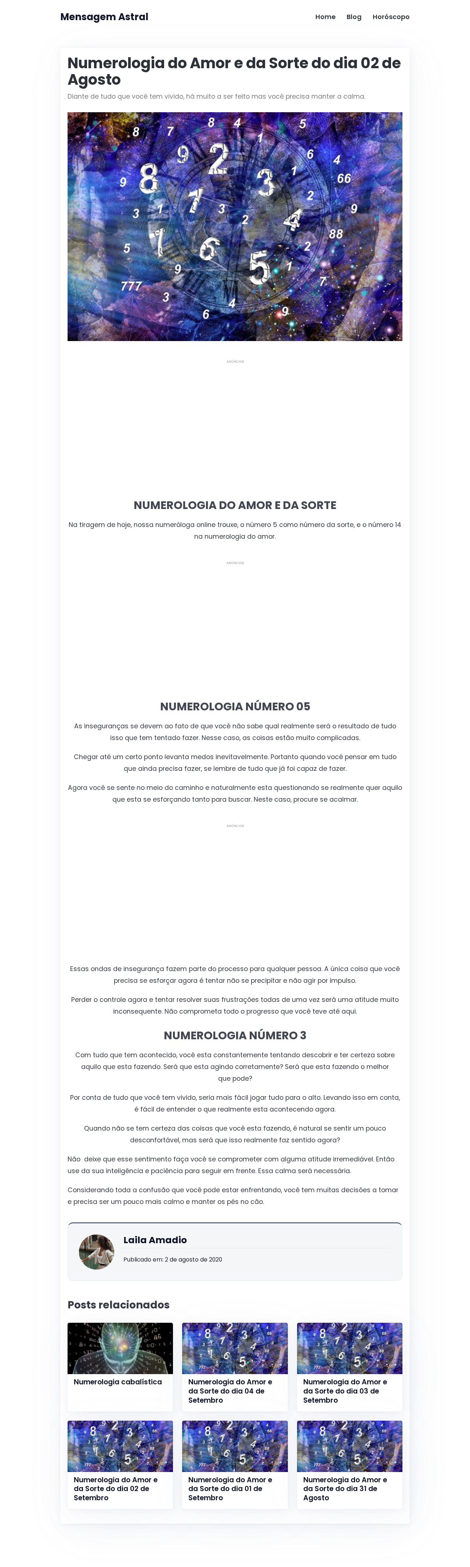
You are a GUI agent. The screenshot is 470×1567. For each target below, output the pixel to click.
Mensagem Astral (104, 16)
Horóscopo (391, 16)
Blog (354, 16)
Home (325, 16)
